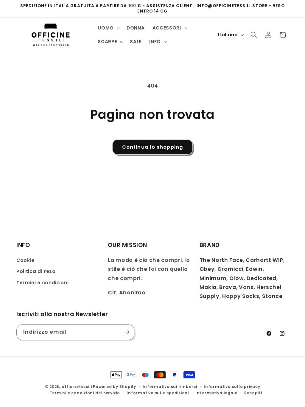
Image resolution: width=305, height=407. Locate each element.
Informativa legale (216, 392)
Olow (236, 278)
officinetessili (77, 386)
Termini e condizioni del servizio (85, 392)
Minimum (213, 278)
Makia (208, 287)
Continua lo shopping (152, 147)
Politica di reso (36, 271)
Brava (227, 287)
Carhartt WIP (264, 260)
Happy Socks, (241, 296)
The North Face (221, 260)
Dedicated (261, 278)
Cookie (25, 260)
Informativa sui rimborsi (170, 386)
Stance (272, 296)
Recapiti (253, 392)
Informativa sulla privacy (232, 386)
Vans (246, 287)
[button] (108, 28)
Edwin (254, 269)
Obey (207, 269)
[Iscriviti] (127, 332)
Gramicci (230, 269)
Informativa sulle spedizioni (158, 392)
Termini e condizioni (42, 282)
